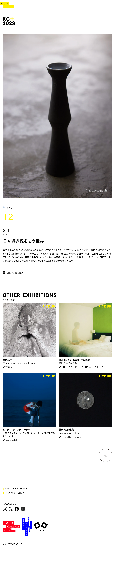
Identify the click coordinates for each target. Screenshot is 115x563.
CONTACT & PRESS (16, 488)
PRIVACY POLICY (14, 493)
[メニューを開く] (110, 3)
